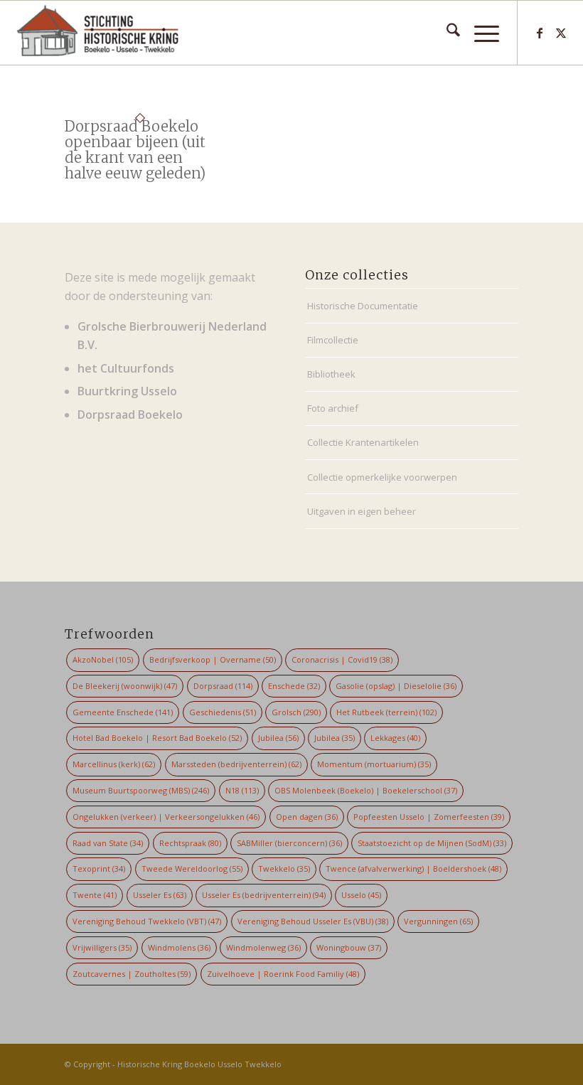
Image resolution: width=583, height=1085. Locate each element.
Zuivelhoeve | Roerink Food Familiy (283, 973)
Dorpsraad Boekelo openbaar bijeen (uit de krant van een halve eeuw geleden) (135, 149)
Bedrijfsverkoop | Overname (212, 659)
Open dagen (307, 816)
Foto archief (332, 408)
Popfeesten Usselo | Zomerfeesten (428, 816)
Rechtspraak (190, 843)
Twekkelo (284, 868)
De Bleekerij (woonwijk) (125, 685)
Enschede (294, 685)
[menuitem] (446, 33)
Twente (95, 894)
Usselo (361, 894)
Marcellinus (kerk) (114, 764)
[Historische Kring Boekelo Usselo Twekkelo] (97, 33)
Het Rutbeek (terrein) (386, 712)
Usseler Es (159, 894)
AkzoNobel (103, 659)
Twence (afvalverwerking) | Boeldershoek (413, 868)
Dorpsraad (222, 685)
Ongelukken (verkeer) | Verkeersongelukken (166, 816)
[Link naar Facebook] (539, 32)
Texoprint (99, 868)
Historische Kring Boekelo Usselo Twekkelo (199, 1064)
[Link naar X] (561, 32)
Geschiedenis (222, 712)
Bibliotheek (331, 374)
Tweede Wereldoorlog (191, 868)
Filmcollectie (332, 339)
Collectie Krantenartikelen (363, 442)
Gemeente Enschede (123, 712)
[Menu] (479, 33)
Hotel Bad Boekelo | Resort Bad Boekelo (157, 737)
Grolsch (296, 712)
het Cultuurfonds (125, 368)
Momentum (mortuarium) (374, 764)
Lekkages (395, 737)
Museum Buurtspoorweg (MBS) (141, 790)
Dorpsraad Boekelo (130, 414)
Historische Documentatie (362, 305)
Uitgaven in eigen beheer (361, 511)
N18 (242, 790)
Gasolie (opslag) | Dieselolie (396, 685)
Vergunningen (438, 921)
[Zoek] (446, 33)
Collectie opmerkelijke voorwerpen (382, 477)
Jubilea (278, 737)
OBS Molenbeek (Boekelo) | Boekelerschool (365, 790)
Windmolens (179, 947)
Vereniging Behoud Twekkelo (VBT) (147, 921)
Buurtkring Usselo (127, 391)
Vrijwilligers (102, 947)
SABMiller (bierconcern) (289, 843)
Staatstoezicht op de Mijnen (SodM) (432, 843)
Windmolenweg (263, 947)
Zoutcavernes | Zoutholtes (132, 973)
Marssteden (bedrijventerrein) (236, 764)
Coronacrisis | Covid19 (342, 659)
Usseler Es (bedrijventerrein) (264, 894)
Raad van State (108, 843)
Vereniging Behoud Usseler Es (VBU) (312, 921)
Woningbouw (348, 947)
